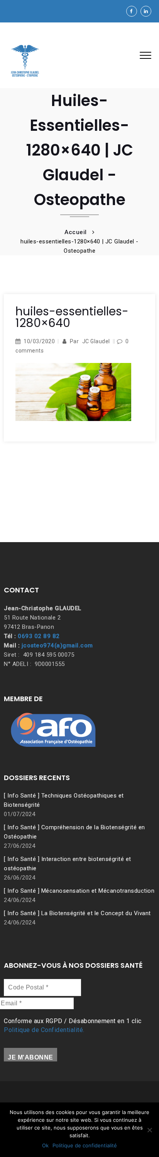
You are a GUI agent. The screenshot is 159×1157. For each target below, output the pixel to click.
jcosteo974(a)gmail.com (57, 645)
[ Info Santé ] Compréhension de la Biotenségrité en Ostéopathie (74, 832)
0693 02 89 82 (39, 636)
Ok (45, 1145)
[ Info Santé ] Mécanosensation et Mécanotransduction (79, 890)
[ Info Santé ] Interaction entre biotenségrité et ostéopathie (67, 864)
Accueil (75, 232)
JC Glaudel (96, 341)
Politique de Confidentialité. (44, 1030)
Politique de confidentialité (84, 1145)
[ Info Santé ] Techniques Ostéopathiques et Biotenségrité (64, 800)
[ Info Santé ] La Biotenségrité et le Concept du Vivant (77, 913)
